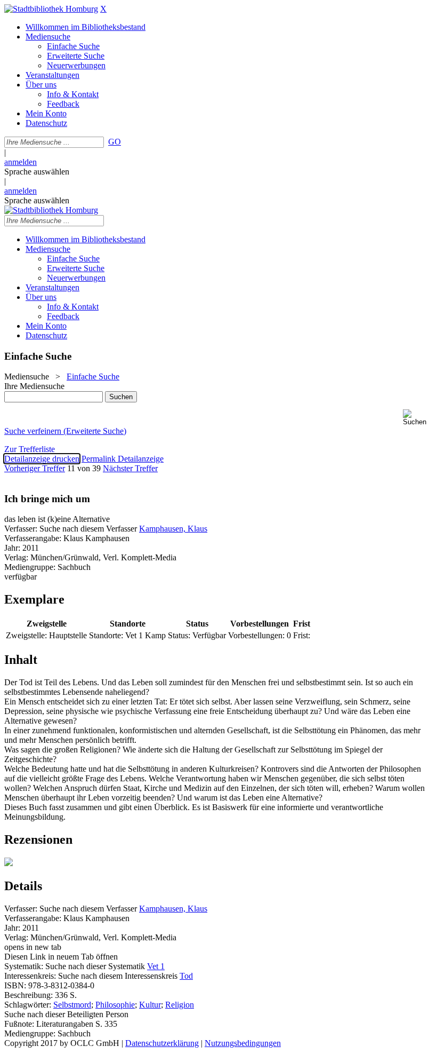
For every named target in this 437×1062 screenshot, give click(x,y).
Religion (179, 1004)
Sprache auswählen (36, 171)
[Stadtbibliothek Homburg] (51, 8)
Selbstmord (72, 1004)
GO (114, 141)
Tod (186, 975)
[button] (418, 417)
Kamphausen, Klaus (173, 528)
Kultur (150, 1004)
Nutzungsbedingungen (243, 1043)
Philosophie (115, 1004)
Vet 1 (156, 966)
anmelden (20, 162)
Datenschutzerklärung (162, 1043)
